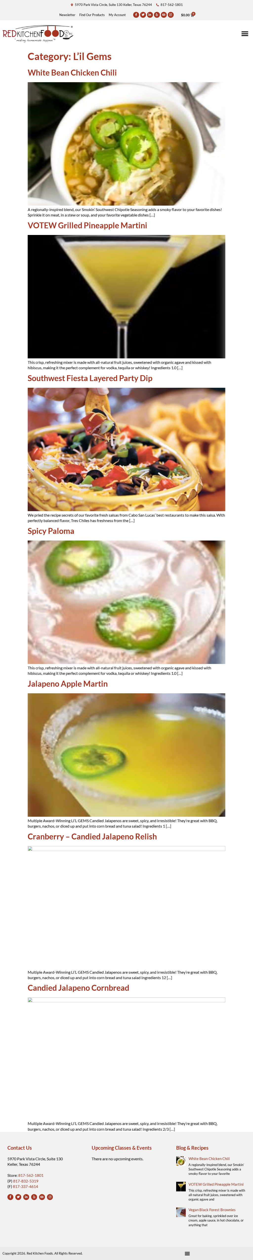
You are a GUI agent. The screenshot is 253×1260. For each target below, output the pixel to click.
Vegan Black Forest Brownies (212, 1209)
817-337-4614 (25, 1186)
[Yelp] (157, 15)
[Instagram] (171, 15)
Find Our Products (92, 15)
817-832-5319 (25, 1181)
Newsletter (67, 15)
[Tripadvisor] (164, 15)
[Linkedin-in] (150, 15)
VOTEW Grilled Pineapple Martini (87, 225)
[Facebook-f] (136, 15)
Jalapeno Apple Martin (68, 683)
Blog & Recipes (192, 1148)
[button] (245, 33)
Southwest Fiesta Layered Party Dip (90, 378)
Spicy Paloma (51, 531)
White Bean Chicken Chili (72, 72)
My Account (117, 15)
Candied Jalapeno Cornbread (78, 987)
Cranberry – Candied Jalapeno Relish (92, 836)
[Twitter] (143, 15)
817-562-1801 (30, 1175)
